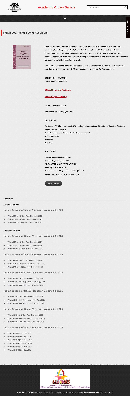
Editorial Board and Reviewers (58, 90)
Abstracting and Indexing (56, 97)
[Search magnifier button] (125, 7)
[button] (65, 18)
